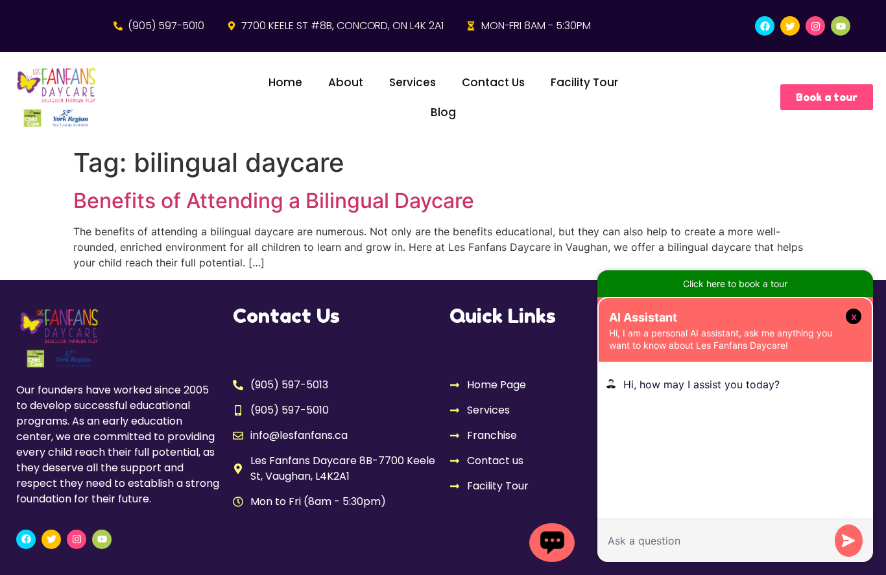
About (345, 82)
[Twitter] (790, 26)
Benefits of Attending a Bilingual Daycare (273, 200)
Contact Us (493, 82)
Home (285, 82)
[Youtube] (840, 26)
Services (412, 82)
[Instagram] (815, 26)
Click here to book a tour (735, 283)
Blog (443, 112)
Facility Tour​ (584, 82)
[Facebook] (764, 26)
